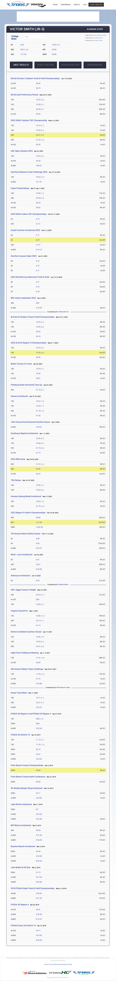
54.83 (38, 830)
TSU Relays (16, 480)
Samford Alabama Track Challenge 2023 (29, 172)
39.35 (38, 144)
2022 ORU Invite (18, 459)
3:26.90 (39, 569)
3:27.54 (39, 877)
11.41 (38, 658)
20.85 (38, 109)
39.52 (38, 114)
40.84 (38, 782)
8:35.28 (39, 940)
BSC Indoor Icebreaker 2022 (23, 298)
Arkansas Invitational (20, 575)
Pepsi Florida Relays (20, 188)
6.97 (37, 560)
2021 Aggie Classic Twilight (23, 590)
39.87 (38, 378)
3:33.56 (39, 814)
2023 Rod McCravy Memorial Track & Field (30, 277)
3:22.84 (39, 728)
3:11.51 (39, 182)
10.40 (38, 193)
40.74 (38, 749)
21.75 (38, 448)
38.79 (38, 88)
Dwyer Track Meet (19, 693)
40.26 (38, 331)
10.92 (38, 642)
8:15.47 (39, 919)
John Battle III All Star (20, 867)
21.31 (38, 224)
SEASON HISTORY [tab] (70, 64)
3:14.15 (39, 250)
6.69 (22, 45)
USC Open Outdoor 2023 (22, 151)
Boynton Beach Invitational (23, 846)
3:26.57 (39, 707)
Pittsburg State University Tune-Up (26, 385)
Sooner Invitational (19, 396)
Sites (48, 958)
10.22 (38, 100)
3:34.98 (39, 856)
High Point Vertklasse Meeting (25, 653)
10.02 (54, 45)
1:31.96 (23, 54)
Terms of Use (40, 958)
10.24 (38, 369)
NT (37, 809)
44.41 (38, 909)
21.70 (38, 411)
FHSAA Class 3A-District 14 (23, 925)
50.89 (38, 517)
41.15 (38, 453)
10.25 (38, 156)
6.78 (37, 291)
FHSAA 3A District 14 (20, 735)
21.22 (38, 140)
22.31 (38, 646)
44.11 (38, 930)
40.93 (38, 474)
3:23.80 (39, 683)
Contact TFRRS (71, 958)
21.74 (38, 390)
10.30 (38, 327)
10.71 (38, 698)
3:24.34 (39, 759)
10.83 (38, 604)
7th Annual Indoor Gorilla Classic (25, 533)
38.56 (38, 83)
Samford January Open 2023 (24, 256)
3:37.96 (39, 835)
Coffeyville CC (98, 38)
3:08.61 (39, 166)
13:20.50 (39, 527)
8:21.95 (39, 898)
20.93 (38, 198)
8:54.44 (39, 861)
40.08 (54, 54)
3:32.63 (39, 798)
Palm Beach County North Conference (28, 776)
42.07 (38, 754)
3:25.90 (39, 914)
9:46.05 (39, 840)
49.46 (54, 49)
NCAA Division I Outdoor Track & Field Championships (35, 78)
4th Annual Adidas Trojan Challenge (27, 669)
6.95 (37, 543)
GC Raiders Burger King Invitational (27, 788)
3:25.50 (39, 935)
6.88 (37, 539)
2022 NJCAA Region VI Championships (28, 343)
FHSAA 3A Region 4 (20, 904)
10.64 (38, 177)
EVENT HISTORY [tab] (45, 64)
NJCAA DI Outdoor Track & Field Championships (32, 317)
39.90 (38, 357)
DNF (37, 303)
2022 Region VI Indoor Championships (28, 512)
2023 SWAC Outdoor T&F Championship (29, 120)
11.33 (38, 744)
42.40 (38, 851)
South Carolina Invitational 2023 (25, 230)
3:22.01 (39, 548)
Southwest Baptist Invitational (24, 433)
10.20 (38, 130)
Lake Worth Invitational (21, 804)
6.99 (37, 580)
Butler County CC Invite (21, 364)
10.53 (38, 501)
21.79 (38, 506)
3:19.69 (39, 308)
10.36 (38, 373)
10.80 (38, 616)
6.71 (37, 235)
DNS (38, 719)
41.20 (38, 415)
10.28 (38, 104)
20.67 (22, 49)
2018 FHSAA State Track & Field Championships (32, 888)
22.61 (38, 564)
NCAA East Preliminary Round (24, 94)
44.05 (38, 662)
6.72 (37, 219)
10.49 (38, 485)
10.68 (38, 443)
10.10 (38, 125)
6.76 (37, 287)
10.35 (38, 322)
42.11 (38, 793)
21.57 (38, 245)
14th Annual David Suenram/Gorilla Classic (30, 422)
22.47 (38, 702)
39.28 (38, 161)
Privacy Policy (12, 958)
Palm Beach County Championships (27, 765)
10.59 (38, 438)
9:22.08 (39, 819)
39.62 (38, 207)
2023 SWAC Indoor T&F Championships (29, 214)
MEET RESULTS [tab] (21, 64)
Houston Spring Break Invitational (26, 496)
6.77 (37, 270)
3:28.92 (39, 893)
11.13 (38, 740)
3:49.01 (39, 427)
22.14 (38, 620)
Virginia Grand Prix (19, 611)
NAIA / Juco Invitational (21, 554)
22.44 (38, 595)
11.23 (38, 674)
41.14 (38, 625)
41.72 (38, 679)
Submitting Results (58, 958)
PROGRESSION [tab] (94, 64)
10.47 (38, 401)
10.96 (38, 637)
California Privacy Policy (26, 958)
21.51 (38, 464)
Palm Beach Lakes (100, 35)
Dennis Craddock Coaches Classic (26, 632)
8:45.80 (39, 882)
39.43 (38, 203)
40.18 (38, 336)
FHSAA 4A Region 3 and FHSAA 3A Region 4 (31, 713)
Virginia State (98, 40)
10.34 (38, 406)
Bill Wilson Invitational (21, 825)
